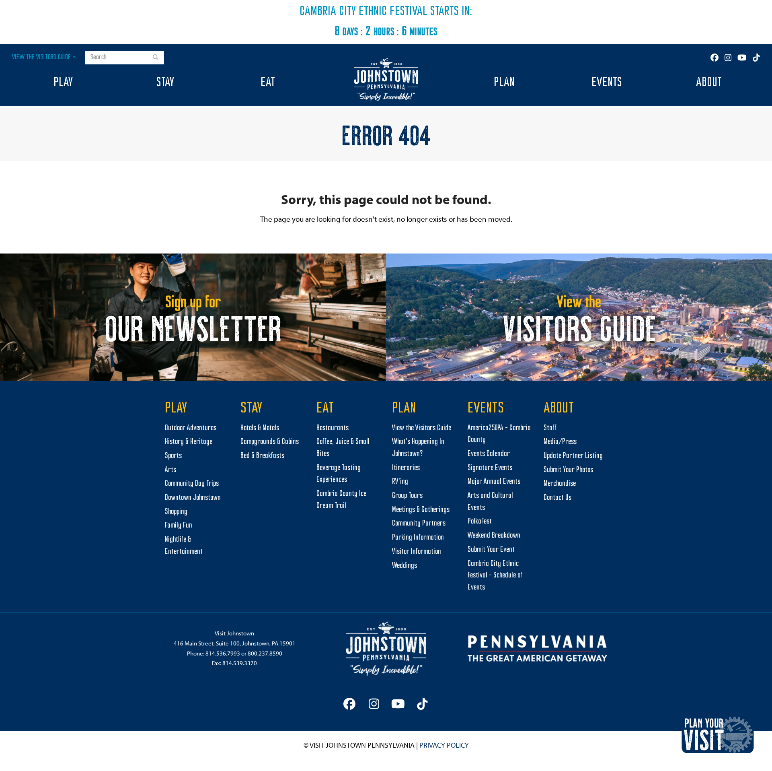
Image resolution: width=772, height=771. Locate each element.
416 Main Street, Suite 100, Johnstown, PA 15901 (235, 643)
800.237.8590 (265, 653)
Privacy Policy (444, 745)
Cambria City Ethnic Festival (363, 12)
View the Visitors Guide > (43, 57)
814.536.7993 (222, 653)
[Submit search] (155, 58)
